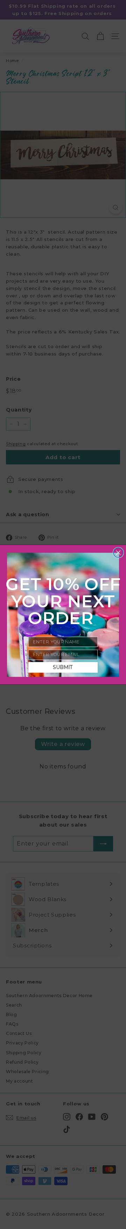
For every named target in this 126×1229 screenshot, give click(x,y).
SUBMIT (63, 667)
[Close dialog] (118, 552)
